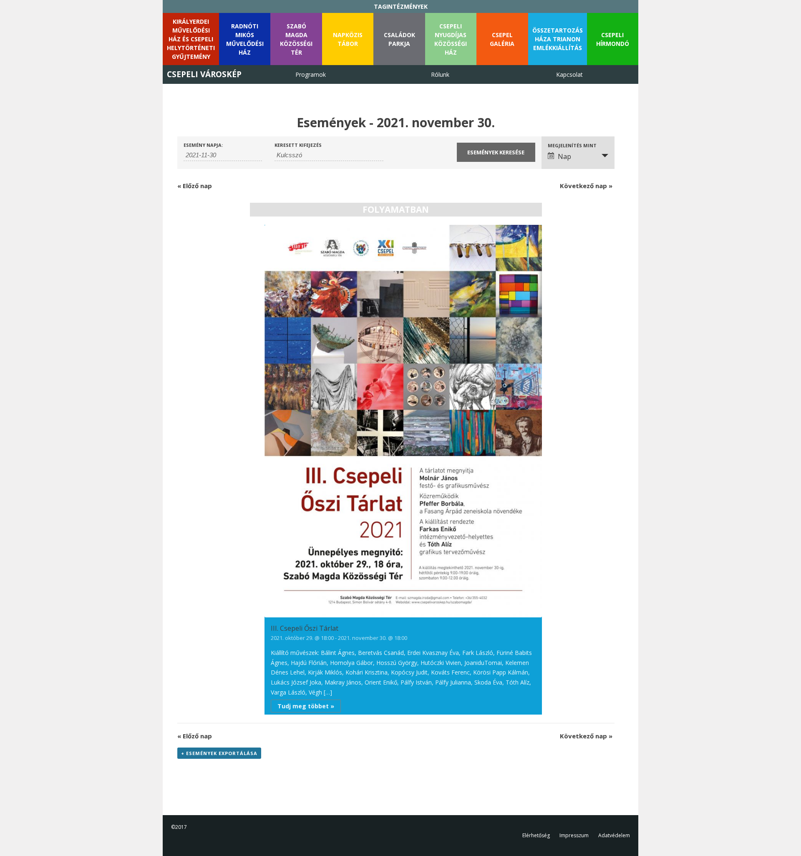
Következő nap (586, 185)
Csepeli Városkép (204, 74)
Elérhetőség (536, 835)
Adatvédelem (614, 835)
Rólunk (440, 74)
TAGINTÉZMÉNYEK (401, 6)
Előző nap (194, 185)
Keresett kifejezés (298, 145)
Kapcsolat (569, 74)
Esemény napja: (203, 145)
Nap (564, 156)
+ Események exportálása (219, 753)
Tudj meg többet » (305, 706)
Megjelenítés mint (572, 145)
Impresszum (574, 835)
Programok (310, 74)
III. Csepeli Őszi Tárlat (304, 628)
